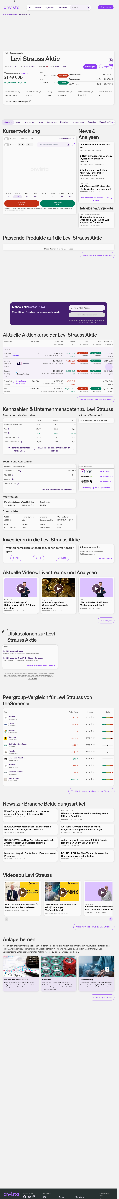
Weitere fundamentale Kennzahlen (19, 449)
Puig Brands (13, 778)
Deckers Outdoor (15, 771)
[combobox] (53, 144)
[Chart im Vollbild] (73, 144)
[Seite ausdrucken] (110, 60)
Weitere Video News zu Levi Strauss (94, 926)
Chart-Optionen (65, 139)
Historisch (64, 122)
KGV (48, 92)
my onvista (50, 7)
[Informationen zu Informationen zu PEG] (9, 433)
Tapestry (12, 737)
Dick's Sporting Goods (17, 744)
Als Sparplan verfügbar (19, 101)
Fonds (16, 557)
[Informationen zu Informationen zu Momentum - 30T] (18, 484)
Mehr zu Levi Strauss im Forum (40, 665)
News (40, 122)
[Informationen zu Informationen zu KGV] (8, 429)
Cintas (11, 723)
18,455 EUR (96, 361)
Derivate (62, 557)
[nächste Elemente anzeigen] (111, 919)
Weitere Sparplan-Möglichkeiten (96, 487)
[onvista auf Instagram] (34, 1197)
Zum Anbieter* (104, 471)
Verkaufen (63, 75)
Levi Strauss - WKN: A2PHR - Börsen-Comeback (23, 658)
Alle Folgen (106, 620)
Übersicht (8, 122)
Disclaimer (32, 679)
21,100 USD (82, 389)
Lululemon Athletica (16, 758)
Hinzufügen (90, 66)
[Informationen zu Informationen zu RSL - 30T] (12, 475)
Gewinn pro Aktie (63, 92)
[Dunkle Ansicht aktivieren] (15, 1)
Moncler (11, 751)
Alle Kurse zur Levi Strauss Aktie (96, 399)
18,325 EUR (83, 371)
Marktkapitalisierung (11, 92)
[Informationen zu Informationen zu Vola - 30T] (12, 479)
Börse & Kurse (7, 14)
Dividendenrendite (32, 92)
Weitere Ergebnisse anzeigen (97, 255)
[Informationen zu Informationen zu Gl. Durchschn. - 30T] (20, 471)
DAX (44, 1197)
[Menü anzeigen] (29, 7)
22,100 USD (95, 389)
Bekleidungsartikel (16, 53)
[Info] (19, 91)
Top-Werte (80, 1197)
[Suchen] (88, 8)
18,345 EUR (83, 361)
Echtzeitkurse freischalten (21, 382)
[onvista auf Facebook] (24, 1197)
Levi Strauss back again (13, 651)
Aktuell (38, 7)
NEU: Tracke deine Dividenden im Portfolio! (54, 449)
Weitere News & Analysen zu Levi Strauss (95, 198)
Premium (63, 7)
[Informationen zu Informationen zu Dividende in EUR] (18, 437)
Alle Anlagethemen (102, 997)
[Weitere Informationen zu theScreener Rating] (82, 95)
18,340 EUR (82, 353)
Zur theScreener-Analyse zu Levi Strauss (91, 791)
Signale (107, 66)
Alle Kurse (29, 122)
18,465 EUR (96, 353)
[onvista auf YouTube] (29, 1197)
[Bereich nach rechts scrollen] (112, 122)
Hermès (11, 716)
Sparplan (92, 122)
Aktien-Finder (105, 558)
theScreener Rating (84, 92)
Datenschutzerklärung (89, 322)
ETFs (38, 557)
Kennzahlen (51, 122)
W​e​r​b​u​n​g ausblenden (79, 32)
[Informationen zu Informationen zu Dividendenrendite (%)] (21, 442)
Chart (18, 122)
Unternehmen (78, 122)
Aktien (15, 14)
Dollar (61, 1197)
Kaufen (63, 82)
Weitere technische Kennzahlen (57, 489)
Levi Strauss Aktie (24, 14)
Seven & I (12, 730)
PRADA (11, 764)
